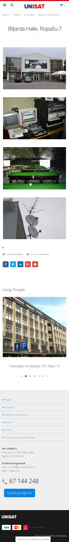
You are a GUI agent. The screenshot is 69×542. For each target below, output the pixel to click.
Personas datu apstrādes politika (19, 437)
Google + (28, 264)
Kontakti (8, 429)
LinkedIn (20, 264)
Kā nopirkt (9, 407)
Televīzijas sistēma (14, 254)
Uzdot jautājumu (19, 493)
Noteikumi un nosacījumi (16, 414)
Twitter (13, 264)
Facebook (6, 264)
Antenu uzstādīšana (39, 254)
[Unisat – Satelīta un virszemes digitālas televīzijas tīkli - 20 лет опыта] (34, 6)
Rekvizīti (8, 422)
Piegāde (7, 399)
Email (35, 264)
